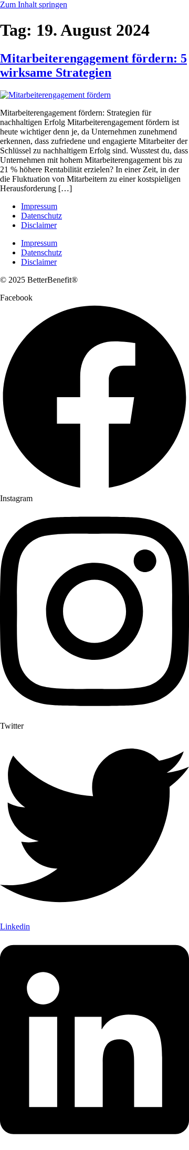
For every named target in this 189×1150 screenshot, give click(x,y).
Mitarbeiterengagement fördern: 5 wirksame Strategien (93, 65)
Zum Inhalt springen (33, 4)
